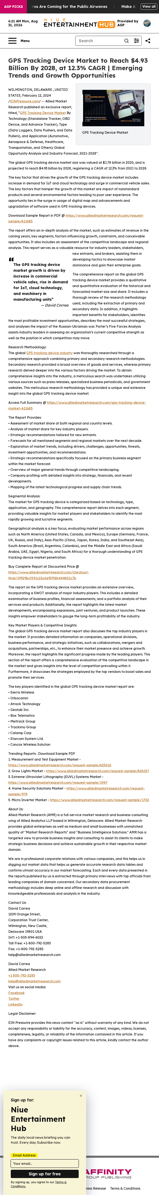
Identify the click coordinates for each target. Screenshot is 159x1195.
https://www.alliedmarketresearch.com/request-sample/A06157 (97, 771)
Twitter (13, 999)
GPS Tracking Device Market (43, 113)
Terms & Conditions (125, 1188)
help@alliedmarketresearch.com (34, 981)
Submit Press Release (89, 1188)
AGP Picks (13, 7)
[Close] (81, 1096)
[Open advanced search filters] (136, 41)
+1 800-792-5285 (21, 975)
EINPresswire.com (24, 101)
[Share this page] (148, 41)
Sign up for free (45, 1173)
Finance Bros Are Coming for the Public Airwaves (60, 6)
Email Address (24, 1155)
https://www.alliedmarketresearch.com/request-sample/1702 (99, 800)
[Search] (126, 41)
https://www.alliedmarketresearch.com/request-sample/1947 (57, 782)
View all (148, 6)
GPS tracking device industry (49, 353)
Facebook (16, 993)
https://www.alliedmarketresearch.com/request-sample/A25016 (59, 765)
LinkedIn (15, 1004)
